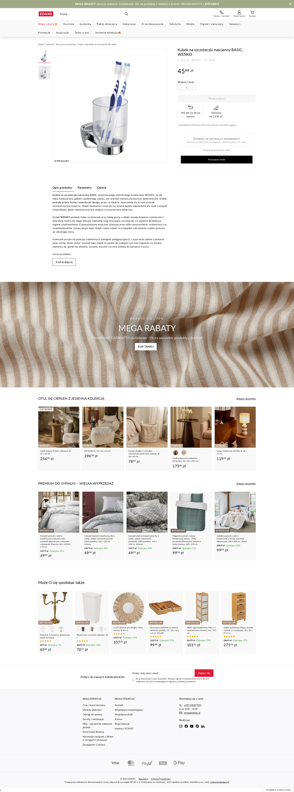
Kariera (118, 719)
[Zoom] (110, 106)
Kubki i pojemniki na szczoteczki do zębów (97, 44)
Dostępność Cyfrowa (94, 744)
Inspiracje (62, 32)
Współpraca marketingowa (129, 709)
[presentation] (105, 629)
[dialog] (278, 790)
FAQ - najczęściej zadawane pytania (97, 725)
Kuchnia (68, 23)
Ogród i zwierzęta (211, 23)
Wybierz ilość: (186, 82)
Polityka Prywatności (161, 779)
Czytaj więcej (64, 262)
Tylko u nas (82, 32)
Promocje (44, 32)
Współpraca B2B (124, 714)
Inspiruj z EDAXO (124, 728)
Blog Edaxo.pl (122, 723)
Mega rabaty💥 (48, 23)
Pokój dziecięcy (107, 23)
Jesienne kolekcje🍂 (108, 32)
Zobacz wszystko (246, 398)
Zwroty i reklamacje (93, 719)
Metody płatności (92, 709)
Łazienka (85, 23)
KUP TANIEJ (146, 346)
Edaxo (41, 44)
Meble (190, 23)
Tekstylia (175, 23)
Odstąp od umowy (92, 714)
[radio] (176, 452)
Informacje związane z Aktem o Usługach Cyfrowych (98, 738)
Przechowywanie (153, 23)
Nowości (235, 23)
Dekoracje (129, 23)
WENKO (196, 60)
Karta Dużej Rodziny (93, 731)
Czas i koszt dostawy (94, 705)
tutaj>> (233, 125)
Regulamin (143, 779)
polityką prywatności (187, 681)
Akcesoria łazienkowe (66, 44)
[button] (46, 641)
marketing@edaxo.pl (219, 782)
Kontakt (119, 705)
